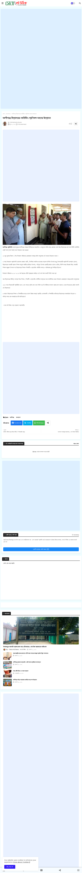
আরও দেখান (76, 444)
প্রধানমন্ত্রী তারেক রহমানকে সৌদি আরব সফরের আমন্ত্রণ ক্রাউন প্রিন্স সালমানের (30, 653)
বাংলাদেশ (8, 114)
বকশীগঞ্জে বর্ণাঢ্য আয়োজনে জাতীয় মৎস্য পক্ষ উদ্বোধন (25, 680)
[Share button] (47, 423)
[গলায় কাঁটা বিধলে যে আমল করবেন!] (7, 673)
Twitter (29, 423)
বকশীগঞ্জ (12, 417)
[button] (80, 3)
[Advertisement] (41, 59)
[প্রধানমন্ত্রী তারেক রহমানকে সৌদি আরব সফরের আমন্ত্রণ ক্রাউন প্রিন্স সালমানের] (7, 656)
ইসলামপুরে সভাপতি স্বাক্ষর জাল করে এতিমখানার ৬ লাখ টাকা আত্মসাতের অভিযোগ (25, 647)
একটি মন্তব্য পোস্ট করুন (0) (41, 549)
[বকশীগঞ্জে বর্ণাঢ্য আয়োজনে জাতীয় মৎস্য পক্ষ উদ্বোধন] (7, 682)
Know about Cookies (21, 862)
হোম (4, 114)
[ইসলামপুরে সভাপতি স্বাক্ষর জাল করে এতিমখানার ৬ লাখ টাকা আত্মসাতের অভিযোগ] (41, 630)
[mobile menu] (2, 3)
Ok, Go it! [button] (9, 867)
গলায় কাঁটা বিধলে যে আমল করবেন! (20, 671)
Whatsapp (40, 423)
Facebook (17, 423)
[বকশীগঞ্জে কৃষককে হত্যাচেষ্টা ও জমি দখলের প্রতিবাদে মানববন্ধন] (7, 665)
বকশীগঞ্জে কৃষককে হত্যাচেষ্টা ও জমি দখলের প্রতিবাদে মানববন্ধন (27, 662)
